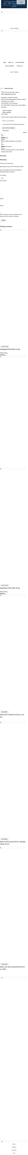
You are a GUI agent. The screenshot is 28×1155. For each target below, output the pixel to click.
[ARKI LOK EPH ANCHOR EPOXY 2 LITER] (13, 902)
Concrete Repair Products (7, 1117)
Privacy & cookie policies (7, 1127)
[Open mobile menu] (14, 9)
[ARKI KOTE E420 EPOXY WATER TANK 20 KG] (13, 777)
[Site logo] (9, 19)
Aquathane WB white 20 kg (10, 588)
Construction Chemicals (6, 1109)
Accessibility (4, 1122)
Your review (3, 180)
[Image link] (14, 1032)
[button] (5, 346)
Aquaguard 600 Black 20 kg (10, 349)
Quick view (6, 343)
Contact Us (3, 1101)
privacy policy (20, 124)
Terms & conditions (5, 1125)
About (2, 1096)
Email (2, 205)
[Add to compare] (2, 343)
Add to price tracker (8, 128)
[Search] (14, 69)
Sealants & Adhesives (6, 1112)
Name (2, 198)
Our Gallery (4, 1098)
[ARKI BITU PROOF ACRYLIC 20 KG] (13, 650)
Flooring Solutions (5, 1114)
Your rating (3, 175)
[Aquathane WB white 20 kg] (13, 411)
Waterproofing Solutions (6, 1106)
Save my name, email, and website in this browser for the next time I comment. (11, 215)
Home (1, 88)
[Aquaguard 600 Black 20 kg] (13, 285)
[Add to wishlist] (10, 343)
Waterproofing (9, 88)
